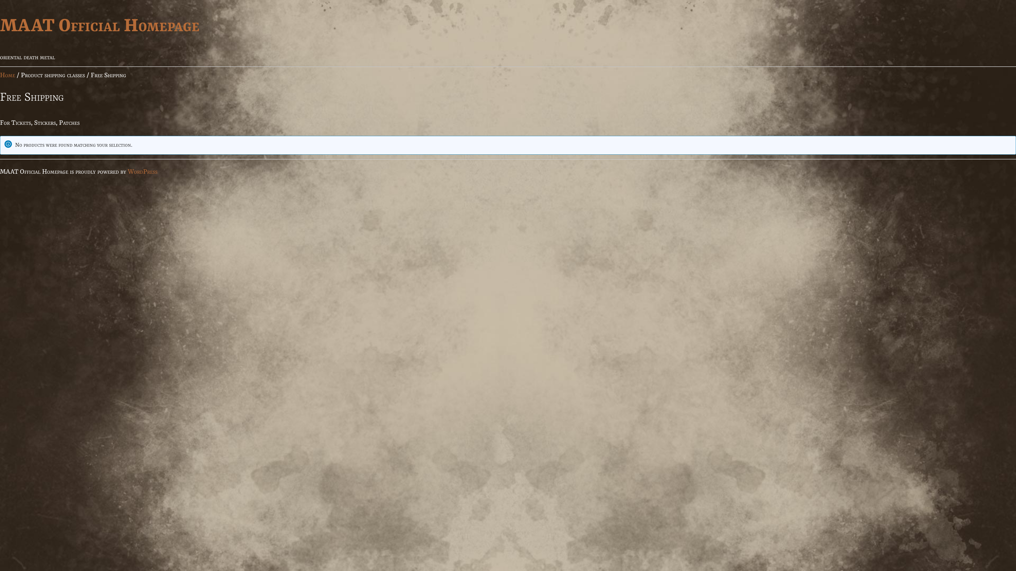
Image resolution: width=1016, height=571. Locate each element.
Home (7, 75)
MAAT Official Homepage (99, 26)
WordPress (142, 172)
